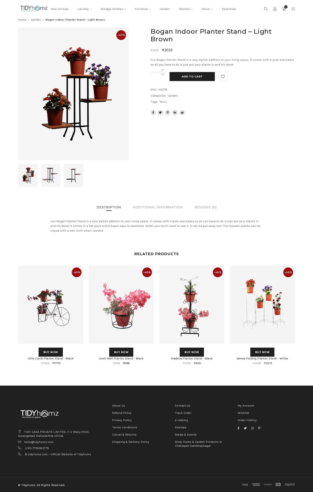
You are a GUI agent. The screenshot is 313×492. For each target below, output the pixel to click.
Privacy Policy (122, 420)
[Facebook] (239, 428)
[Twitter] (245, 428)
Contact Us (182, 405)
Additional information (158, 207)
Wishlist (243, 413)
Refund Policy (122, 413)
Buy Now (50, 352)
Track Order (183, 413)
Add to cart (192, 76)
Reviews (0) (206, 207)
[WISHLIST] (223, 76)
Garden (36, 19)
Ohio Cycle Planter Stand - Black (51, 358)
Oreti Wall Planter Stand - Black (121, 358)
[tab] (109, 207)
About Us (118, 405)
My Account (246, 405)
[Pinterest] (259, 428)
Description (109, 207)
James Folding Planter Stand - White (262, 358)
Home (22, 19)
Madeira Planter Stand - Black (192, 358)
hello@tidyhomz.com (38, 442)
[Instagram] (252, 428)
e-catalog (181, 420)
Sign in (275, 9)
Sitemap (181, 427)
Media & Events (186, 434)
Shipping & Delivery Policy (130, 442)
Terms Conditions (124, 427)
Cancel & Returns (124, 434)
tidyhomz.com (38, 454)
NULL (163, 102)
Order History (247, 420)
